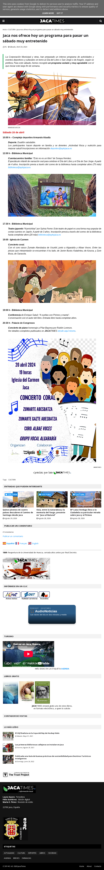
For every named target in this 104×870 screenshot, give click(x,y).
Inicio (5, 29)
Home (81, 866)
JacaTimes (22, 866)
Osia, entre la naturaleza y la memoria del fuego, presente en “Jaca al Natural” (50, 512)
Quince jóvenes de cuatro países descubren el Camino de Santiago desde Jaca (18, 512)
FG (6, 47)
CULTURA (11, 29)
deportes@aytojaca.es (61, 148)
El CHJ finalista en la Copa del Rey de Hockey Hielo (37, 733)
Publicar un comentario (13, 536)
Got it (60, 13)
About (89, 866)
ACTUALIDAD (9, 853)
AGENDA (65, 668)
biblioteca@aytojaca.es (19, 167)
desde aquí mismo (66, 331)
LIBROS (42, 853)
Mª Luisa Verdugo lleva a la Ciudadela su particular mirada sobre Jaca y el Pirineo (85, 512)
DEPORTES (32, 853)
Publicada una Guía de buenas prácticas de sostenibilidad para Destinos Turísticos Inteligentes (53, 757)
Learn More (48, 13)
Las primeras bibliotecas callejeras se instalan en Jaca (39, 744)
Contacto (97, 866)
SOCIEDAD (52, 853)
